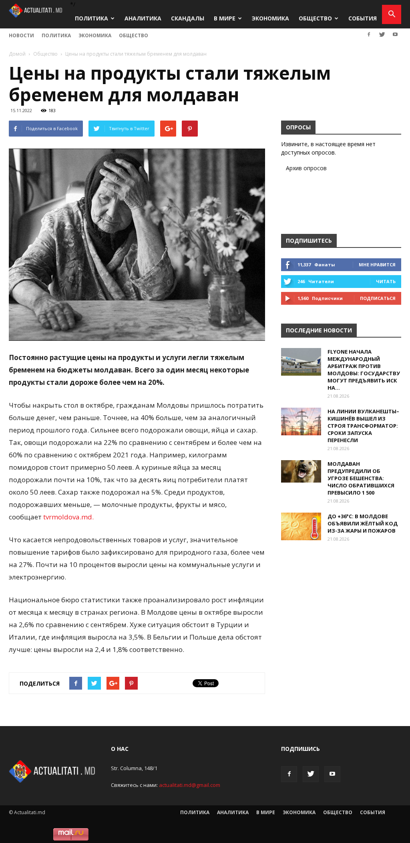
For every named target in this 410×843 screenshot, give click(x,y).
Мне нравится (377, 265)
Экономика (270, 18)
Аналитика (143, 18)
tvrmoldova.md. (68, 516)
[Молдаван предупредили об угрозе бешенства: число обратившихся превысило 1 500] (301, 471)
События (362, 18)
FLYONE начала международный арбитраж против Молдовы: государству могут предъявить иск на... (364, 369)
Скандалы (187, 18)
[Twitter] (382, 34)
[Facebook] (369, 34)
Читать (386, 281)
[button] (391, 14)
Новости (21, 35)
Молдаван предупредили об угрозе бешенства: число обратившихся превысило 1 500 (361, 478)
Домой (17, 53)
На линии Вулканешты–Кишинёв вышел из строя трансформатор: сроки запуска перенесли (363, 426)
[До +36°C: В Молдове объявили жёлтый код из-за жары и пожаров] (301, 526)
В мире (224, 18)
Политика (91, 18)
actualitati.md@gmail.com (189, 785)
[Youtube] (395, 34)
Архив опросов (306, 168)
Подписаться (378, 298)
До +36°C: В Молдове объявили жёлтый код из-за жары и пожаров (363, 523)
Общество (315, 18)
